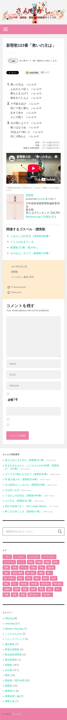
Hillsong (9, 618)
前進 (56, 562)
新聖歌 (30, 195)
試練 (6, 594)
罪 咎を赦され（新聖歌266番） (22, 479)
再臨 (47, 562)
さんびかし (33, 10)
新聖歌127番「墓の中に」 (25, 247)
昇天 (31, 277)
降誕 (23, 594)
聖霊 (41, 589)
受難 (6, 567)
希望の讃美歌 (12, 649)
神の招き (45, 584)
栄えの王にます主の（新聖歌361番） (25, 460)
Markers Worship (14, 628)
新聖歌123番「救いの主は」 (31, 45)
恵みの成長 (17, 573)
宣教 (33, 567)
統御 (17, 589)
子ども (24, 567)
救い (49, 573)
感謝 (41, 573)
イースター (17, 277)
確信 (6, 584)
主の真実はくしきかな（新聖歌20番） (26, 484)
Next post (16, 292)
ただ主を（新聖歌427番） (19, 500)
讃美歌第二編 (12, 696)
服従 (37, 578)
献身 (45, 578)
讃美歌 (8, 685)
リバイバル (9, 562)
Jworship (10, 623)
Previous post (18, 287)
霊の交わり (34, 594)
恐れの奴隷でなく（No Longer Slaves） (26, 506)
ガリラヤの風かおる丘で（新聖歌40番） (27, 474)
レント (21, 562)
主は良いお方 (12, 490)
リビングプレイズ (14, 639)
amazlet (41, 199)
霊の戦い (47, 594)
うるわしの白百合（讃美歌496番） (30, 236)
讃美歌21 (10, 690)
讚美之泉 (10, 701)
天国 (15, 567)
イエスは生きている (22, 241)
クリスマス (34, 557)
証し (58, 589)
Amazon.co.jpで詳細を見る (41, 216)
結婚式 (7, 589)
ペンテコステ (49, 557)
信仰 (31, 562)
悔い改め (31, 573)
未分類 (8, 670)
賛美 (15, 594)
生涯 (54, 578)
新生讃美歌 (11, 659)
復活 (26, 277)
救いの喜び (9, 578)
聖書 (25, 589)
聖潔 (33, 589)
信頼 (39, 562)
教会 (20, 578)
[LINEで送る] (32, 72)
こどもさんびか (13, 633)
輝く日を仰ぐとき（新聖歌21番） (23, 511)
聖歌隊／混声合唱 (14, 680)
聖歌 (7, 675)
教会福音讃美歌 (13, 654)
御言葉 (51, 567)
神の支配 (57, 584)
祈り (15, 584)
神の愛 (34, 584)
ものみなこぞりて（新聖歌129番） (30, 253)
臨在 (50, 589)
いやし (7, 557)
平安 (41, 567)
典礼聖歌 (10, 644)
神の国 (24, 584)
